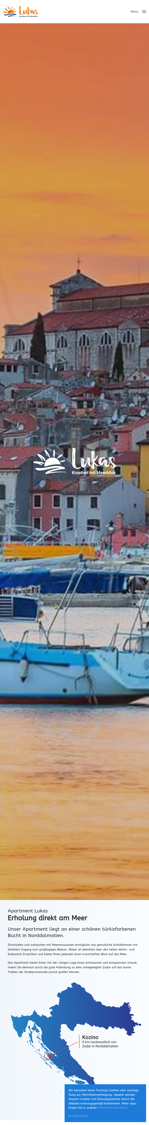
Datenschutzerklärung (113, 1108)
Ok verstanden (78, 1116)
